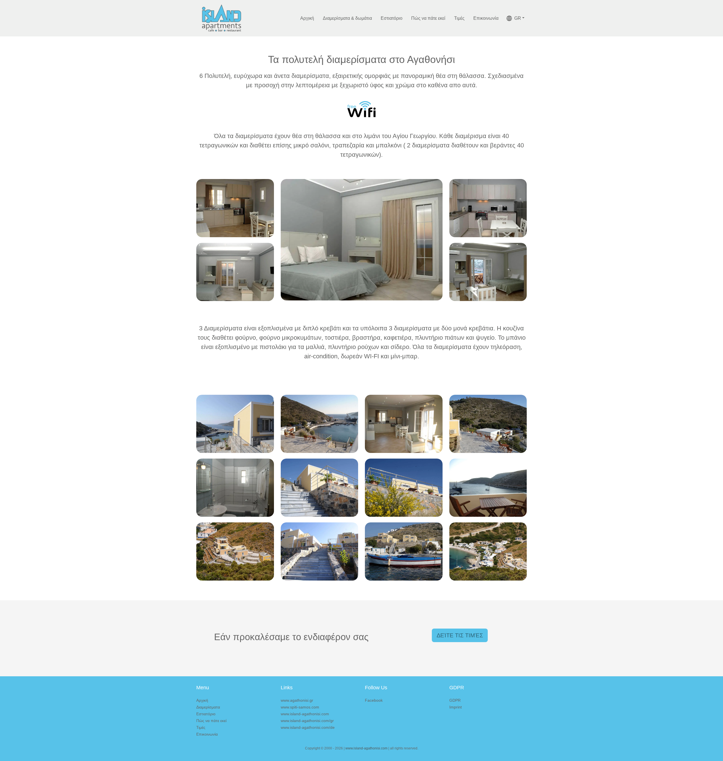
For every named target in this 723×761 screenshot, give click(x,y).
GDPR (455, 700)
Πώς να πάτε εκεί (428, 18)
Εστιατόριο (391, 18)
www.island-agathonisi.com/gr (307, 720)
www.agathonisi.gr (297, 700)
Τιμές (459, 18)
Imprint (455, 707)
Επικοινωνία (485, 18)
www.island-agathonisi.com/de (308, 727)
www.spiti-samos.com (300, 707)
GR (517, 18)
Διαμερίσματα (208, 707)
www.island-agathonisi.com (305, 714)
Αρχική (307, 18)
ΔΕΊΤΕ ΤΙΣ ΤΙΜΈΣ (460, 635)
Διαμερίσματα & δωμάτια (347, 18)
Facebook (374, 700)
